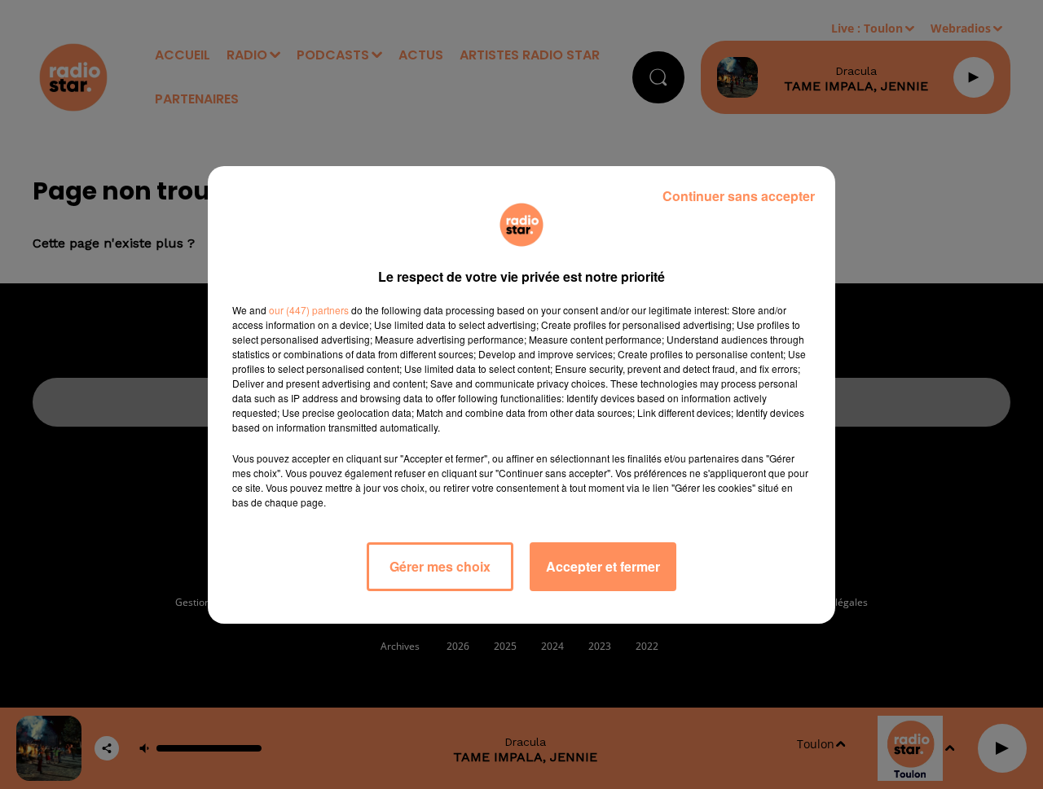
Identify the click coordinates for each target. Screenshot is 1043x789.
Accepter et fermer (603, 566)
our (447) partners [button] (309, 310)
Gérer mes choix (440, 566)
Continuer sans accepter (738, 195)
